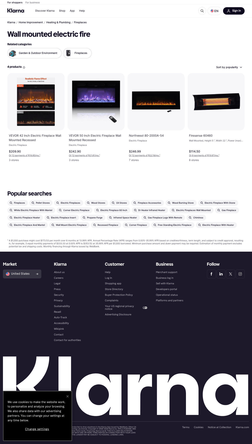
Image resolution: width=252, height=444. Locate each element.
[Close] (67, 396)
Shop (62, 10)
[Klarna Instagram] (240, 274)
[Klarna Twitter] (230, 274)
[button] (215, 11)
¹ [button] (24, 155)
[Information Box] (24, 67)
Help (82, 10)
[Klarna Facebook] (211, 274)
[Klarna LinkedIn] (221, 274)
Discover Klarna (45, 10)
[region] (37, 416)
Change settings (37, 429)
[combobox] (229, 67)
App (72, 10)
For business (32, 2)
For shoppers (15, 2)
